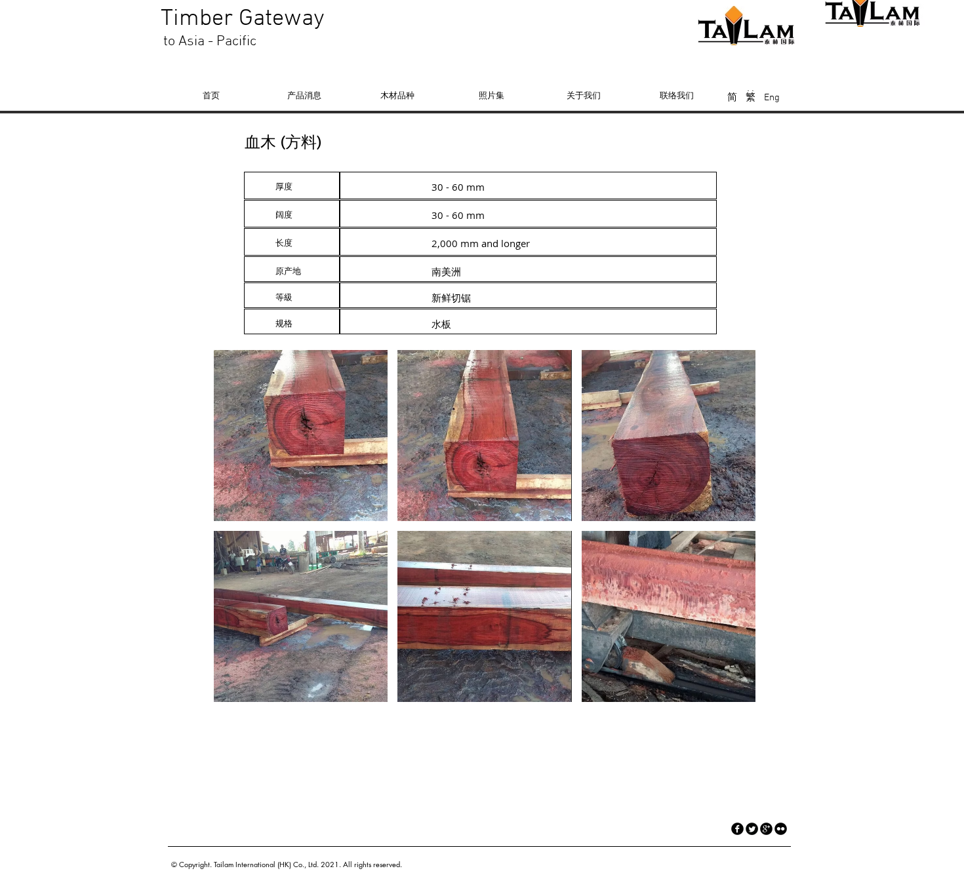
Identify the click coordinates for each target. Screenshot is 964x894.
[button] (301, 435)
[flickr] (780, 829)
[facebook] (737, 829)
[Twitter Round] (752, 829)
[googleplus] (766, 829)
